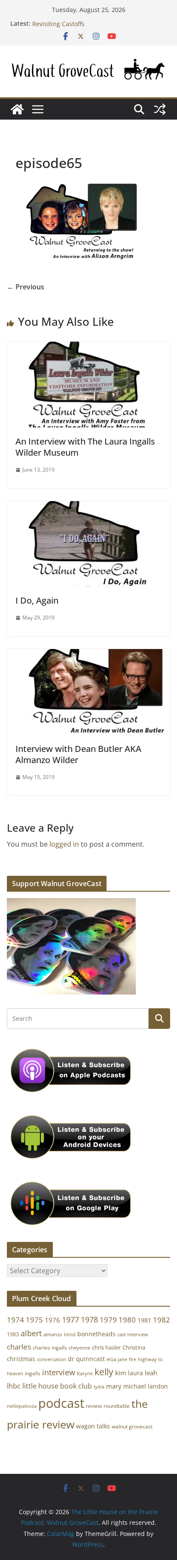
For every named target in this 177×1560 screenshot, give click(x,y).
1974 (15, 1320)
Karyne (85, 1373)
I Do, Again (36, 600)
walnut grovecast (132, 1426)
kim (120, 1372)
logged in (64, 844)
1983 (13, 1334)
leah (151, 1372)
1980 (127, 1320)
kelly (104, 1372)
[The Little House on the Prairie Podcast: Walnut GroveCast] (17, 109)
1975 (34, 1320)
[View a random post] (160, 109)
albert (31, 1333)
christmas (21, 1359)
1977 (70, 1319)
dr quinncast (86, 1359)
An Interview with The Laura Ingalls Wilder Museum (85, 447)
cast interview (132, 1334)
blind (70, 1334)
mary (114, 1386)
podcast (61, 1403)
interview (58, 1372)
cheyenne (79, 1347)
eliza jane (117, 1359)
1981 (144, 1320)
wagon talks (93, 1426)
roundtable (117, 1406)
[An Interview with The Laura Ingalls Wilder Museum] (88, 347)
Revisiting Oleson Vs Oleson (72, 21)
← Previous (25, 287)
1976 (52, 1320)
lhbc (14, 1386)
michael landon (145, 1386)
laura (135, 1373)
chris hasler (106, 1347)
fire (132, 1359)
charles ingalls (50, 1347)
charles (19, 1347)
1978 (89, 1319)
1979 (108, 1320)
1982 (161, 1320)
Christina (133, 1347)
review (94, 1406)
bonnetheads (96, 1334)
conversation (51, 1359)
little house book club (57, 1386)
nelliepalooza (22, 1406)
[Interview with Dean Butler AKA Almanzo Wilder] (88, 655)
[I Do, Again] (88, 507)
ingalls (32, 1373)
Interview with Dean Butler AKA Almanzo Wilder (78, 754)
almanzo (52, 1335)
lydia (99, 1386)
